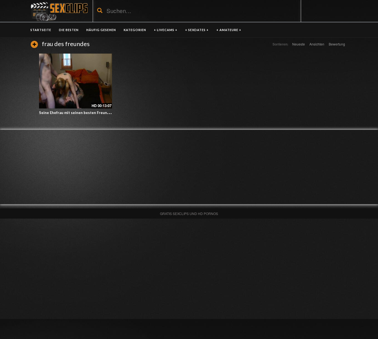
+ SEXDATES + (197, 30)
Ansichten (316, 44)
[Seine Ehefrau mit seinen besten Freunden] (75, 81)
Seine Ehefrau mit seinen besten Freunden (76, 112)
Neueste (298, 44)
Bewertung (337, 44)
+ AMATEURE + (228, 30)
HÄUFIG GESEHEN (101, 30)
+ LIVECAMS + (165, 30)
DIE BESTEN (69, 30)
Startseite (40, 30)
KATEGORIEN (135, 30)
